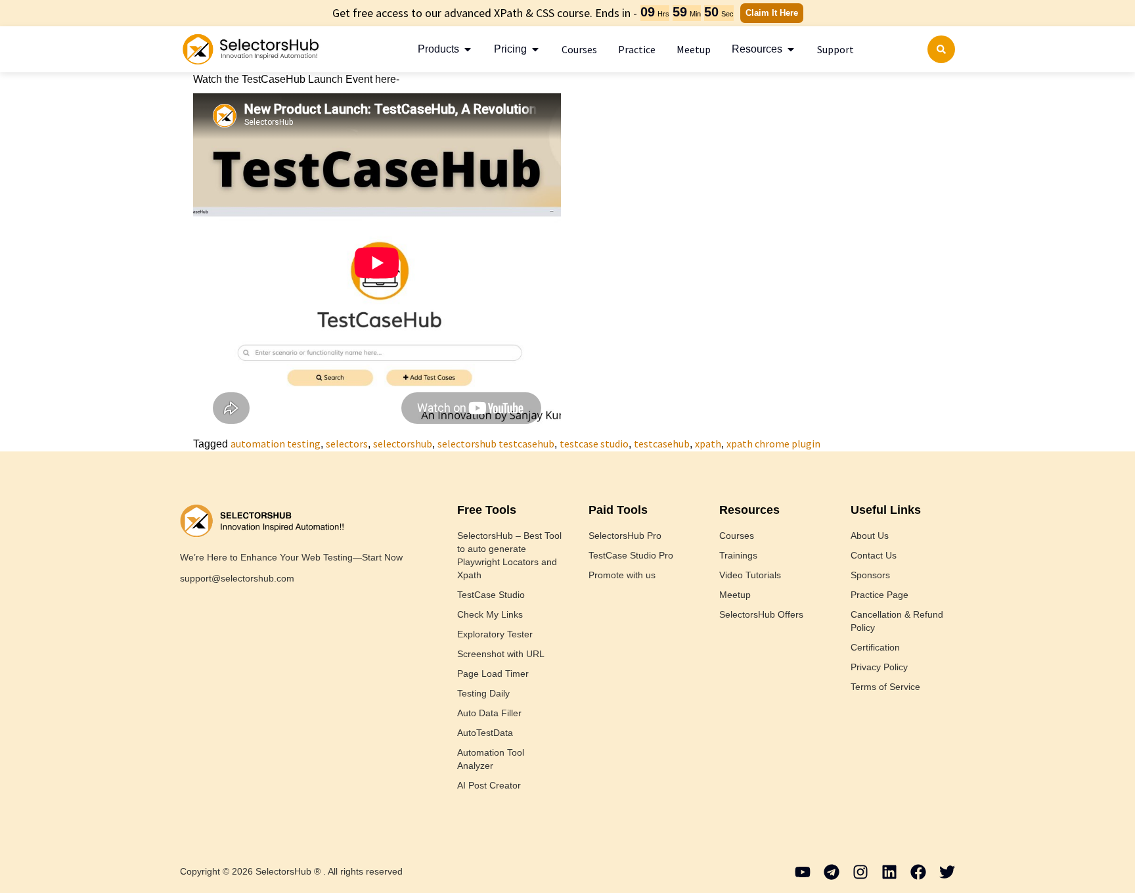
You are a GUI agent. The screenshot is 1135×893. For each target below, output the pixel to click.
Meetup (735, 594)
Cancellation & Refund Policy (897, 621)
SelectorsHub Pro (625, 535)
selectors (347, 443)
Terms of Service (885, 686)
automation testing (276, 443)
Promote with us (622, 575)
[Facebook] (918, 872)
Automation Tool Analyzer (490, 759)
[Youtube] (803, 872)
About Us (870, 535)
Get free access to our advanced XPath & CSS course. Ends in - (484, 12)
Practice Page (879, 594)
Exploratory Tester (495, 634)
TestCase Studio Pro (631, 555)
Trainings (738, 555)
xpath (708, 443)
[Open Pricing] (535, 49)
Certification (875, 647)
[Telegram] (831, 872)
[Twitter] (947, 872)
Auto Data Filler (489, 713)
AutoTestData (485, 732)
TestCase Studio (491, 594)
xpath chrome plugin (773, 443)
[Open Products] (467, 49)
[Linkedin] (889, 872)
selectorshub (402, 443)
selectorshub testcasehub (495, 443)
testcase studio (594, 443)
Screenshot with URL (501, 654)
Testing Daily (483, 693)
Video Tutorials (750, 575)
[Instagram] (860, 872)
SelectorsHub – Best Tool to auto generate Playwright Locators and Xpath (509, 555)
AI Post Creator (489, 785)
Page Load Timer (493, 673)
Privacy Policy (879, 667)
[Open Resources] (791, 49)
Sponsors (870, 575)
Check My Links (490, 614)
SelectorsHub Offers (761, 614)
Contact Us (874, 555)
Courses (736, 535)
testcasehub (662, 443)
